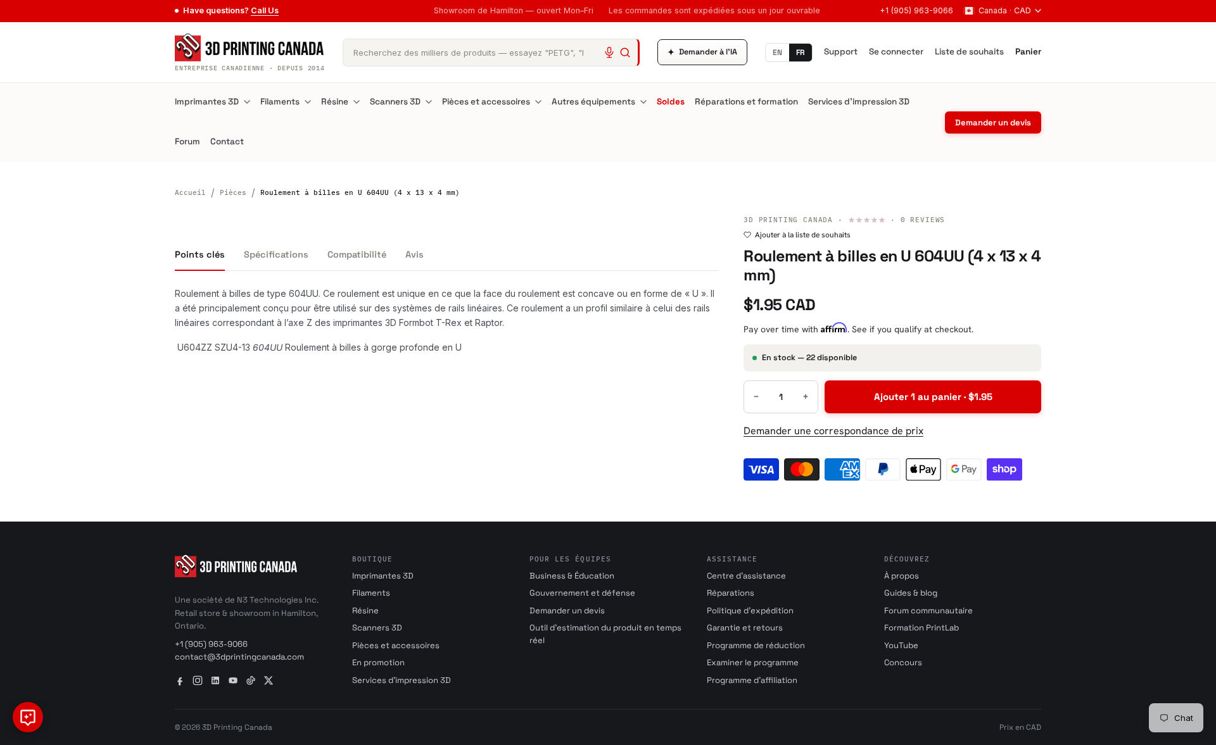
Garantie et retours (745, 627)
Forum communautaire (928, 610)
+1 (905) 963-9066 (916, 10)
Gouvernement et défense (582, 592)
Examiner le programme (753, 662)
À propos (901, 575)
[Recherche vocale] (609, 52)
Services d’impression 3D (858, 101)
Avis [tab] (414, 254)
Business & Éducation (571, 575)
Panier (1028, 51)
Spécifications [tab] (276, 254)
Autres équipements (593, 101)
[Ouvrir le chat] (28, 717)
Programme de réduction (756, 645)
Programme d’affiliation (752, 680)
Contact (227, 141)
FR (800, 52)
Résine (334, 101)
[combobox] (491, 52)
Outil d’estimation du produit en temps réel (605, 634)
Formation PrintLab (921, 627)
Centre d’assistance (746, 575)
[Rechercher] (625, 52)
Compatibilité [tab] (356, 254)
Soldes (671, 101)
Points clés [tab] (200, 254)
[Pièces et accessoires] (538, 102)
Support (841, 51)
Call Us (265, 10)
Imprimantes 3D (207, 101)
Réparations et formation (746, 101)
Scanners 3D (395, 101)
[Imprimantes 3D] (247, 102)
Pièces (233, 192)
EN (777, 52)
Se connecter (896, 51)
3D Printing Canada (788, 219)
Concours (903, 662)
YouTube (901, 645)
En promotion (378, 662)
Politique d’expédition (750, 610)
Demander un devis (993, 122)
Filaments (280, 101)
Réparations (730, 592)
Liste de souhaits (969, 51)
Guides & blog (910, 592)
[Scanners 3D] (429, 102)
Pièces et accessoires (486, 101)
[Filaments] (308, 102)
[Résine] (356, 102)
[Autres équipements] (643, 102)
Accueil (190, 192)
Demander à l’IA (702, 52)
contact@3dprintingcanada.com (239, 656)
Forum (187, 141)
